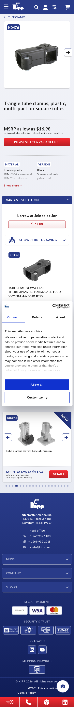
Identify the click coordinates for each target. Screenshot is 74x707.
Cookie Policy (27, 692)
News (10, 559)
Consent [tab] (13, 317)
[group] (37, 447)
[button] (68, 52)
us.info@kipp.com (39, 547)
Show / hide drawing (38, 239)
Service (12, 587)
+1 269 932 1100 (39, 536)
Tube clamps (16, 17)
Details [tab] (37, 317)
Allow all (37, 384)
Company (13, 573)
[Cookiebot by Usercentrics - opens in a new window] (52, 306)
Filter (39, 224)
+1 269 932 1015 (39, 541)
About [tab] (60, 317)
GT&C (32, 688)
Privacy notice (47, 688)
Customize (35, 397)
